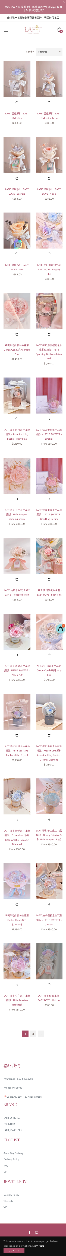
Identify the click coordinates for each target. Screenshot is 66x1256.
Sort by (30, 51)
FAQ (6, 1165)
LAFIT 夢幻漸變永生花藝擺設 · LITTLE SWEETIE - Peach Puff (17, 670)
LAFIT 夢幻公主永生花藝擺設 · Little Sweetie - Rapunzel (17, 1000)
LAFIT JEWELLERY (13, 1130)
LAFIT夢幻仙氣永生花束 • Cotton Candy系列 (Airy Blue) (49, 670)
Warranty (8, 1201)
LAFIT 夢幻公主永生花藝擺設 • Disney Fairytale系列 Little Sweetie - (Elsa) (49, 835)
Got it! (14, 1250)
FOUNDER (9, 1124)
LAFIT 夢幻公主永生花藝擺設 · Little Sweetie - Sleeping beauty (17, 514)
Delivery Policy (11, 1159)
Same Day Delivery (13, 1153)
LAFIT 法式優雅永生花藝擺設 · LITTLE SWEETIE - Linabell (49, 434)
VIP (5, 1172)
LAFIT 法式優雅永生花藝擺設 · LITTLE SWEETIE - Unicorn (49, 920)
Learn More (38, 1245)
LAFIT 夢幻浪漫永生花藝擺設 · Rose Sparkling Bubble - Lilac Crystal (17, 750)
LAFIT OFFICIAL (12, 1118)
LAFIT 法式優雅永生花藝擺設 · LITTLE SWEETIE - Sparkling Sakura (49, 514)
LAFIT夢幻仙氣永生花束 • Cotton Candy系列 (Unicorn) (17, 920)
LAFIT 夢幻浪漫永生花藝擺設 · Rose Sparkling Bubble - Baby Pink (17, 434)
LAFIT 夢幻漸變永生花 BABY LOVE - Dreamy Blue (49, 269)
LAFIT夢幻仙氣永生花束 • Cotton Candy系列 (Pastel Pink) (17, 349)
